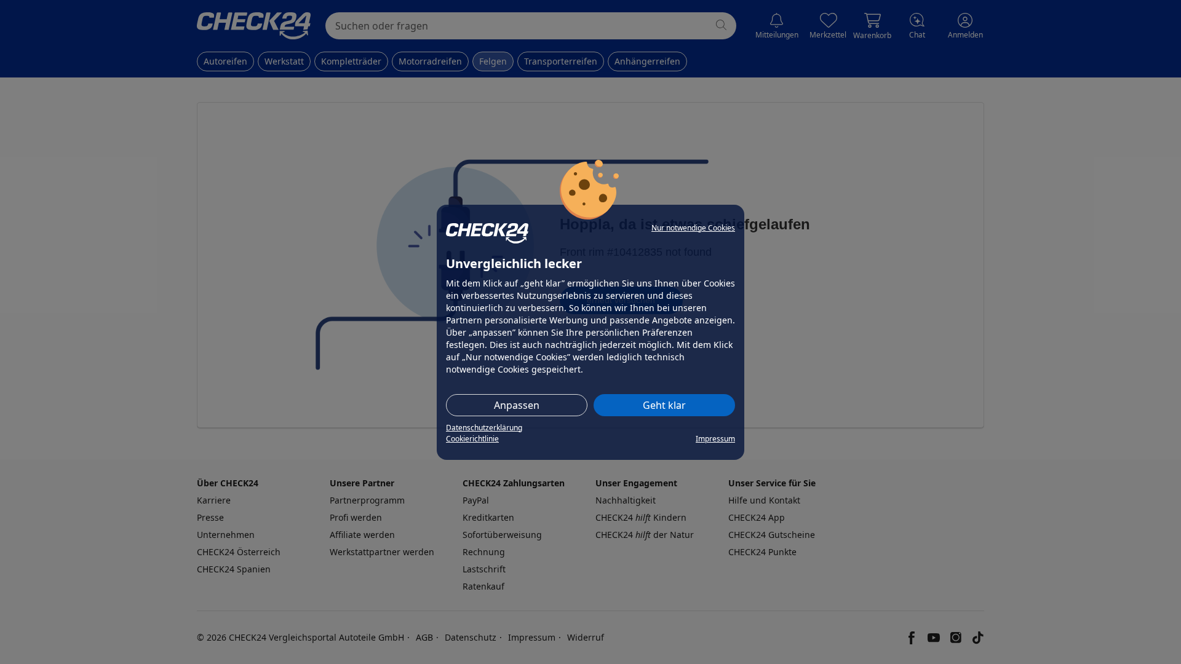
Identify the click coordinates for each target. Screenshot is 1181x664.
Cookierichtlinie (472, 438)
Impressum (715, 438)
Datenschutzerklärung (484, 427)
